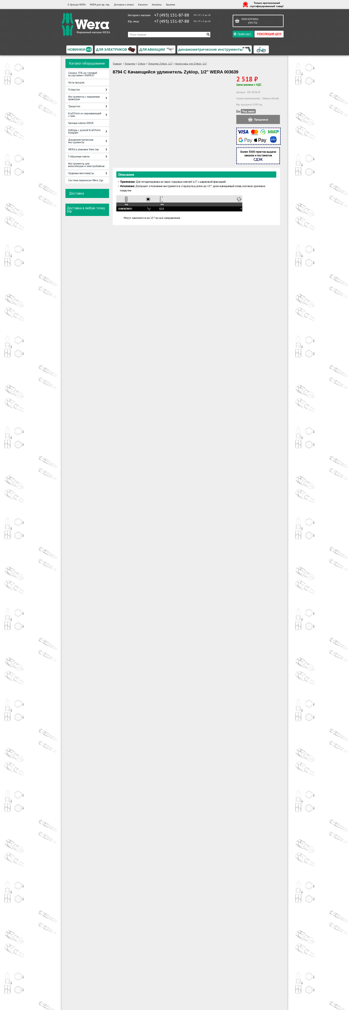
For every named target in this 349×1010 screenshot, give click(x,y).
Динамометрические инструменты (80, 141)
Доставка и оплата (124, 4)
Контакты (156, 4)
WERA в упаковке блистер (83, 149)
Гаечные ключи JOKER (81, 123)
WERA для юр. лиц (99, 4)
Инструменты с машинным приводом (84, 98)
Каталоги (143, 4)
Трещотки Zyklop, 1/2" (160, 63)
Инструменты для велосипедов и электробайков (86, 165)
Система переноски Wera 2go (85, 180)
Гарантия (170, 4)
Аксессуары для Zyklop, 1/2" (191, 63)
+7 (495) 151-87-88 (171, 15)
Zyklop (141, 63)
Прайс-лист (244, 33)
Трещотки (74, 106)
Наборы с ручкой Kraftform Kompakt (84, 131)
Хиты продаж (76, 82)
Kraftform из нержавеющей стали (84, 115)
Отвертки (74, 89)
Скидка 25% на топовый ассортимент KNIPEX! (82, 74)
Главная (117, 63)
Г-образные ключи (79, 156)
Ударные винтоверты (81, 173)
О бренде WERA (76, 4)
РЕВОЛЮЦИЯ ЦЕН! (269, 33)
